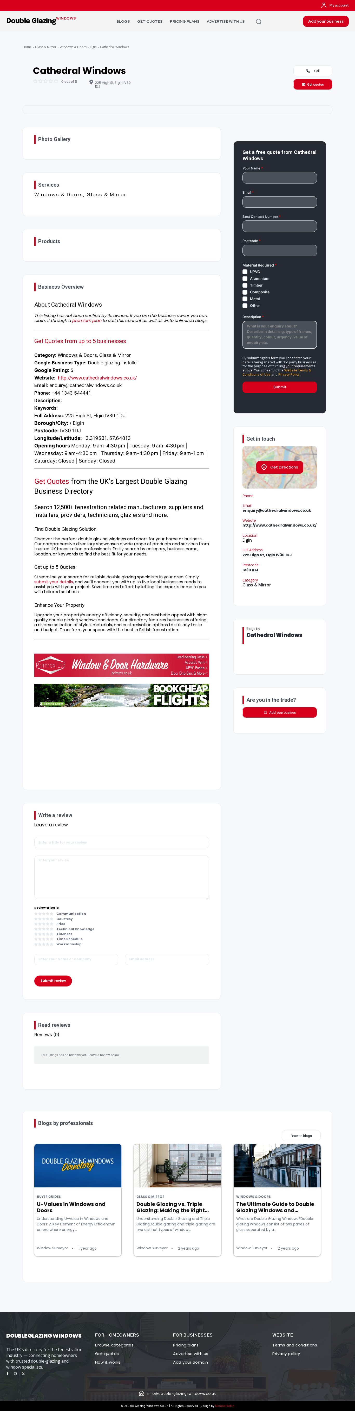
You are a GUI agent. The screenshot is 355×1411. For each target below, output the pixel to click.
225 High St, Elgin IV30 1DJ (113, 85)
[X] (23, 1374)
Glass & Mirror (45, 47)
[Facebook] (7, 1374)
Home (27, 47)
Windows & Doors (73, 47)
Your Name (252, 168)
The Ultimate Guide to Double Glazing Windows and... (275, 1207)
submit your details (53, 582)
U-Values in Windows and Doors (71, 1207)
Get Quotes (51, 481)
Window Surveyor (52, 1248)
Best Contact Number (261, 216)
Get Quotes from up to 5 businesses (80, 341)
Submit (279, 387)
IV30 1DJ (250, 570)
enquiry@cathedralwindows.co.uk (276, 510)
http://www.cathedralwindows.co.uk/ (97, 378)
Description (253, 317)
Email (248, 192)
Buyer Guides (49, 1196)
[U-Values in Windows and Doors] (77, 1165)
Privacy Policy (289, 374)
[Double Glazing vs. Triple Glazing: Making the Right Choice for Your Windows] (177, 1165)
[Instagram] (15, 1374)
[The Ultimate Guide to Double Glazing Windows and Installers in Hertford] (277, 1165)
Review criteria (46, 907)
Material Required (259, 265)
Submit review (53, 980)
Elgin (93, 47)
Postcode (251, 241)
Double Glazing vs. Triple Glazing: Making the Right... (172, 1207)
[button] (258, 21)
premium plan (86, 321)
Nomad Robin (224, 1406)
